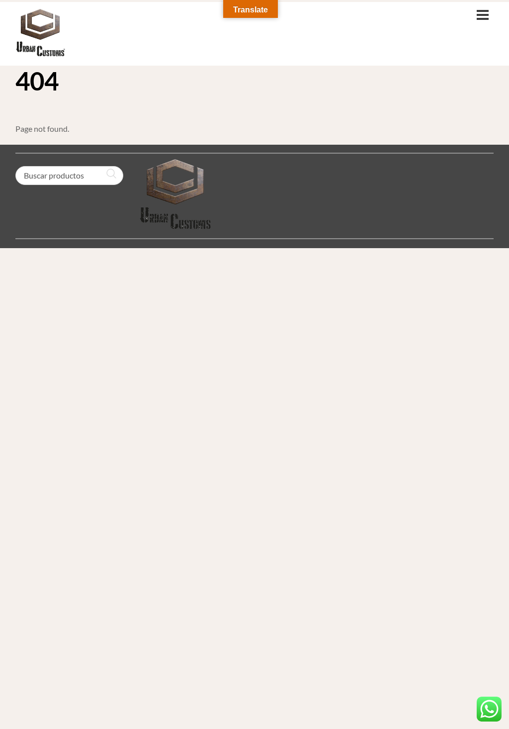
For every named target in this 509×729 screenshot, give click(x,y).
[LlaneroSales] (40, 52)
